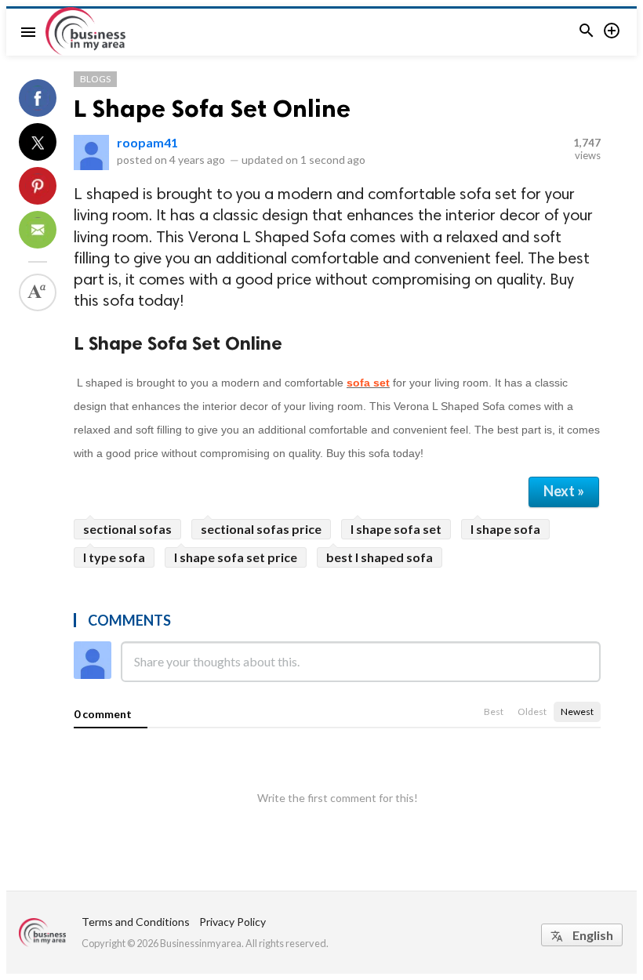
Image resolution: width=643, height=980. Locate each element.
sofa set (368, 382)
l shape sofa (505, 528)
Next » (563, 490)
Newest (577, 711)
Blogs (95, 79)
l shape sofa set (396, 528)
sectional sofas (127, 528)
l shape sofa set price (235, 557)
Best (493, 711)
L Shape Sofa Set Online (212, 108)
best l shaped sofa (379, 557)
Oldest (532, 711)
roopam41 (147, 142)
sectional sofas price (261, 528)
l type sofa (114, 557)
